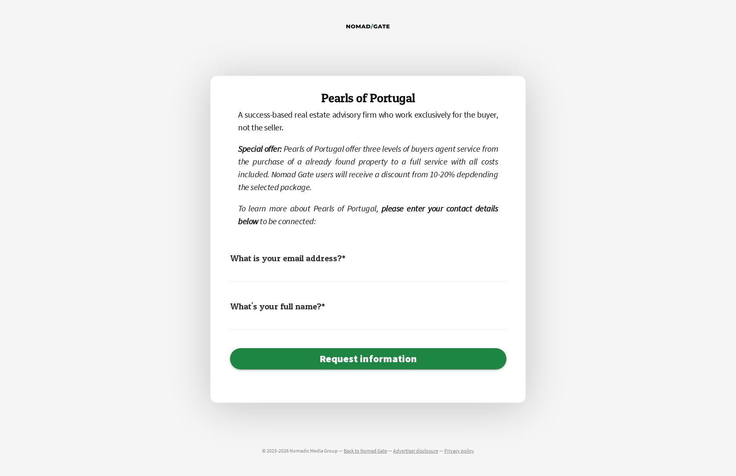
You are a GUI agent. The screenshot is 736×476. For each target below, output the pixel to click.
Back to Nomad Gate (365, 450)
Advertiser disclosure (415, 450)
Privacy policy (459, 450)
